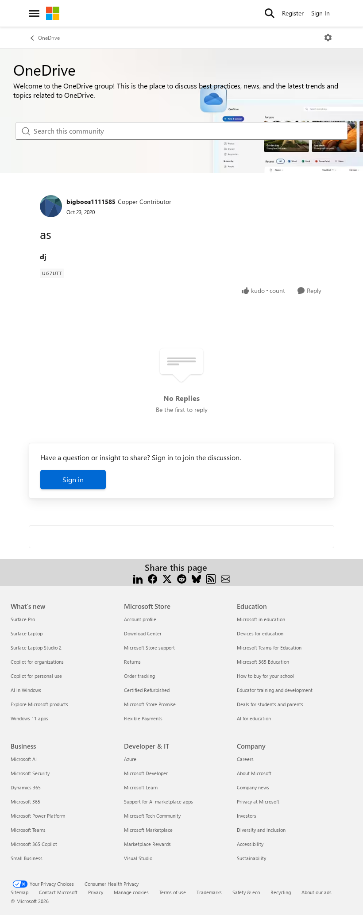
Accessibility (250, 844)
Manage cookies (131, 892)
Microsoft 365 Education (263, 661)
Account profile (140, 619)
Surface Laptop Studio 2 (36, 647)
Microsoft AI (24, 759)
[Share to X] (167, 578)
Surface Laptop (26, 633)
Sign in (73, 479)
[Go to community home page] (52, 13)
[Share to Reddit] (181, 578)
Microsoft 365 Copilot (34, 844)
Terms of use (172, 892)
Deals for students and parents (270, 704)
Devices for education (260, 633)
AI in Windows (26, 690)
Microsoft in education (261, 619)
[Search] (269, 13)
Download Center (143, 633)
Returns (132, 661)
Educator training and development (275, 690)
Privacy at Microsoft (258, 801)
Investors (246, 815)
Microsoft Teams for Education (269, 647)
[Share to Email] (225, 578)
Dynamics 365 (26, 787)
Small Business (26, 858)
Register (293, 13)
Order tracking (139, 676)
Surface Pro (23, 619)
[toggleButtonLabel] (328, 37)
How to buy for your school (265, 676)
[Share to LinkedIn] (138, 578)
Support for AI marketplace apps (158, 801)
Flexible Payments (143, 718)
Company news (253, 787)
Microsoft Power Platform (38, 815)
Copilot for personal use (36, 676)
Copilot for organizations (37, 661)
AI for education (254, 718)
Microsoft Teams (28, 830)
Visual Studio (138, 858)
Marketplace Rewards (147, 844)
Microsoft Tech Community (152, 815)
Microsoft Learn (141, 787)
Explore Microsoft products (39, 704)
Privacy (95, 892)
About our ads (316, 892)
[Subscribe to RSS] (211, 578)
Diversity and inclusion (261, 830)
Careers (245, 759)
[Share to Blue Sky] (196, 578)
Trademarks (209, 892)
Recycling (280, 892)
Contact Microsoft (58, 892)
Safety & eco (246, 892)
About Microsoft (254, 773)
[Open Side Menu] (34, 13)
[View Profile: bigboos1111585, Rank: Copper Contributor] (51, 206)
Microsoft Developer (146, 773)
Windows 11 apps (29, 718)
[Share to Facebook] (152, 578)
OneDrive (49, 37)
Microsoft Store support (149, 647)
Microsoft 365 (25, 801)
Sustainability (251, 858)
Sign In (320, 13)
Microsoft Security (30, 773)
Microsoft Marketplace (148, 830)
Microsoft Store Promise (150, 704)
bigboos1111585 (91, 201)
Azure (130, 759)
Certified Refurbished (147, 690)
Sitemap (19, 892)
